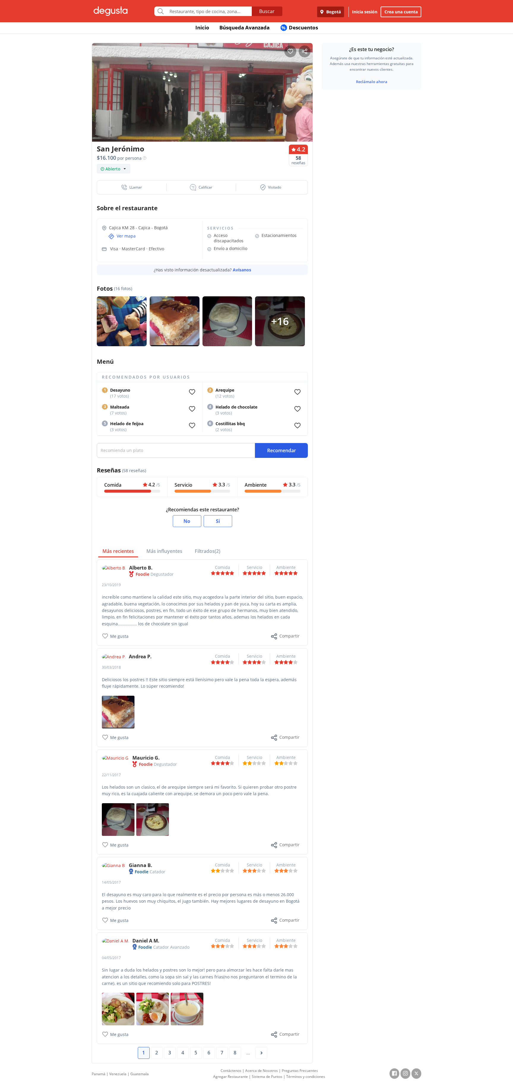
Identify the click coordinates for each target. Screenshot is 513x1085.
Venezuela (117, 1073)
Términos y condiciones (305, 1076)
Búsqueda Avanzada (244, 27)
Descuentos (299, 27)
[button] (132, 187)
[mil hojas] (118, 711)
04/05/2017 (111, 957)
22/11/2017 (111, 774)
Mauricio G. (146, 758)
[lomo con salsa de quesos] (118, 1008)
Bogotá (333, 12)
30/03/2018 (111, 667)
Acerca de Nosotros (261, 1070)
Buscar (267, 11)
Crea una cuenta (401, 12)
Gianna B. (140, 865)
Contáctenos (231, 1070)
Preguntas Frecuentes (300, 1070)
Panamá (98, 1073)
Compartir (289, 636)
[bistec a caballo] (152, 1008)
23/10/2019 (111, 584)
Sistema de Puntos (267, 1076)
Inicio (202, 27)
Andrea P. (140, 656)
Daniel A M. (145, 940)
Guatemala (139, 1073)
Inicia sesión (364, 12)
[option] (202, 104)
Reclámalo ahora (371, 81)
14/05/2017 (111, 882)
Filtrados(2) (207, 551)
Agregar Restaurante (230, 1076)
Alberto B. (141, 567)
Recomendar (281, 450)
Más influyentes (164, 551)
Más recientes (118, 551)
